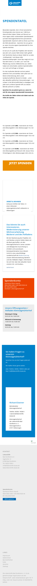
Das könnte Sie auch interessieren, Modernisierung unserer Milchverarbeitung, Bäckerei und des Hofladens (19, 229)
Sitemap (5, 566)
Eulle (4, 562)
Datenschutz (7, 558)
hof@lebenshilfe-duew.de (17, 371)
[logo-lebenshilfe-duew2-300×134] (16, 3)
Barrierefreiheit (8, 560)
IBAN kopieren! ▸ (9, 499)
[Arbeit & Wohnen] (18, 190)
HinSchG (5, 564)
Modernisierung (24, 255)
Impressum (6, 555)
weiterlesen (10, 267)
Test (4, 292)
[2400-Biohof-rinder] (18, 219)
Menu (4, 3)
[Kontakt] (33, 443)
